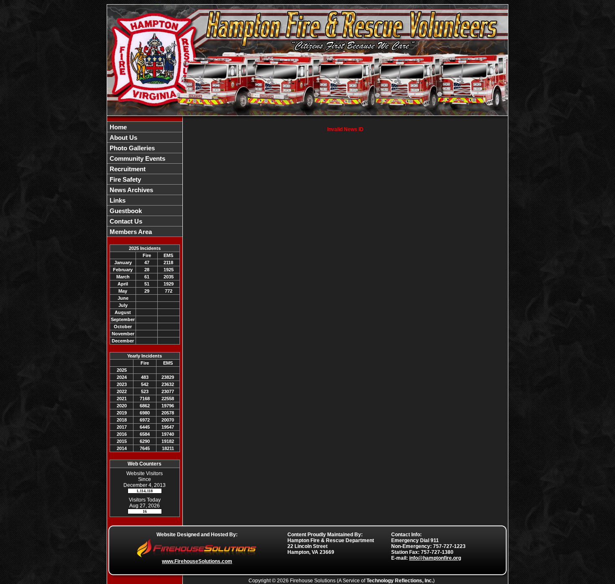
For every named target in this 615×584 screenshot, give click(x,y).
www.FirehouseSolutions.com (197, 561)
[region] (144, 179)
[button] (145, 137)
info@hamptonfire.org (435, 558)
